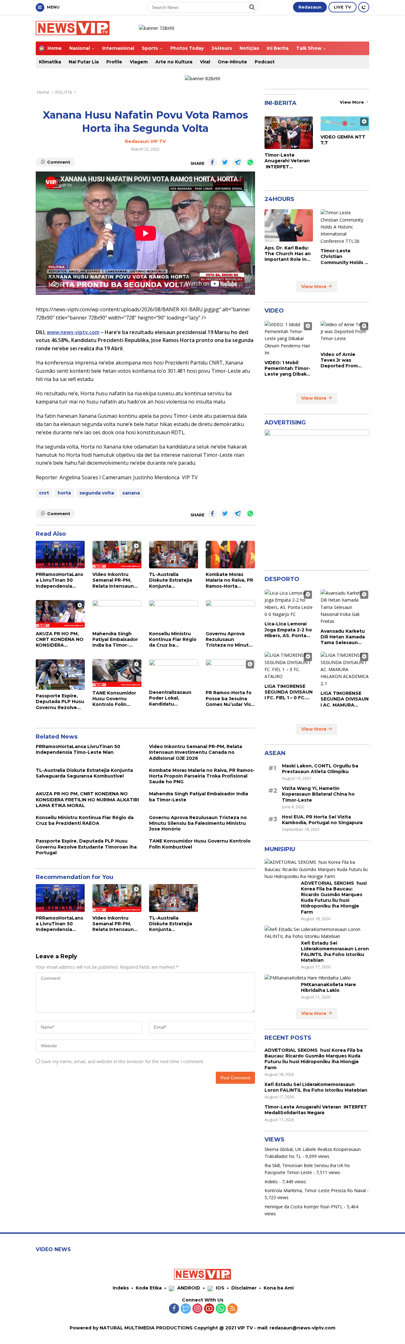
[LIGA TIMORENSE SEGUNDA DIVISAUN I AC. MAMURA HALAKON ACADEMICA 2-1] (345, 669)
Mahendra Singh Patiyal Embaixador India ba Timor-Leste (115, 639)
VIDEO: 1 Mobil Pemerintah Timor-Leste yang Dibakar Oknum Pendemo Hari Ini (288, 368)
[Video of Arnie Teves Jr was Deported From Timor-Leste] (345, 334)
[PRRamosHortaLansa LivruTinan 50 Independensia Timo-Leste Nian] (60, 554)
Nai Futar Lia (84, 62)
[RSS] (232, 1309)
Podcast (265, 62)
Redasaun (309, 7)
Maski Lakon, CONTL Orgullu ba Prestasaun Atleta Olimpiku (320, 768)
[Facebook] (174, 1309)
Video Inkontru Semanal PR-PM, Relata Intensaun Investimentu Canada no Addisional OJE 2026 (116, 580)
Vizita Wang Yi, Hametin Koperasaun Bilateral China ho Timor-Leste (318, 794)
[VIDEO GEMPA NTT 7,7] (345, 123)
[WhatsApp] (221, 1309)
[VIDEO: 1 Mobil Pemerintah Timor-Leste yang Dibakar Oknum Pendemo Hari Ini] (289, 338)
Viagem (139, 62)
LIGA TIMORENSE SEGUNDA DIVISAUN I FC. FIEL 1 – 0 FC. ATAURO (289, 692)
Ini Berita (278, 48)
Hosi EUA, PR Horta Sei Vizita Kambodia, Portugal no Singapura (322, 819)
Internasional (118, 48)
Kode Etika (149, 1288)
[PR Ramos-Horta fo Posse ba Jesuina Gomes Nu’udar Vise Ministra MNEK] (230, 673)
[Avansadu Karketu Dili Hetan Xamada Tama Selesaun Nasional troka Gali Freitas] (345, 607)
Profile (114, 62)
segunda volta (96, 493)
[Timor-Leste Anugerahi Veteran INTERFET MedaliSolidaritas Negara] (289, 132)
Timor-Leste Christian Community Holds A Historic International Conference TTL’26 (344, 256)
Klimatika (50, 62)
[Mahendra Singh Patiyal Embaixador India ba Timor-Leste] (116, 614)
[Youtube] (209, 1309)
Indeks (271, 1181)
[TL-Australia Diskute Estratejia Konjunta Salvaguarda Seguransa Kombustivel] (173, 554)
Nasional (79, 48)
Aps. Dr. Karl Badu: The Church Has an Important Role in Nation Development (288, 253)
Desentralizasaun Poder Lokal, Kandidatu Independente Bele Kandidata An (172, 698)
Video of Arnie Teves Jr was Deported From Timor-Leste (339, 360)
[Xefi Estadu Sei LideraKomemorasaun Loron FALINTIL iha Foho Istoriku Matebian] (317, 933)
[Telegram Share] (237, 162)
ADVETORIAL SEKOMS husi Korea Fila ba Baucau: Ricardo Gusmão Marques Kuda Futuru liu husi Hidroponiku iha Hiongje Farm (334, 897)
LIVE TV (342, 7)
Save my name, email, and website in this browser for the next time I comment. (122, 1061)
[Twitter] (186, 1309)
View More (352, 102)
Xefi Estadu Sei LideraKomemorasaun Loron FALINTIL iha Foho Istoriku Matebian (335, 951)
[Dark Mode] (363, 7)
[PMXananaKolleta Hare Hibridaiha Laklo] (308, 977)
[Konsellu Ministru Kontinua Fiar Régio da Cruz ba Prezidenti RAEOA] (173, 614)
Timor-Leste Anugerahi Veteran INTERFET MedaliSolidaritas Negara (287, 161)
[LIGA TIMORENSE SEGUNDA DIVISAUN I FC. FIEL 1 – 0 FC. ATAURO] (289, 666)
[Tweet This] (225, 162)
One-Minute (232, 62)
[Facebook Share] (212, 162)
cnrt (44, 493)
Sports (150, 48)
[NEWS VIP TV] (72, 27)
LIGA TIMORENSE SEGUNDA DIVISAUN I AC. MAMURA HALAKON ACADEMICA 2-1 (345, 699)
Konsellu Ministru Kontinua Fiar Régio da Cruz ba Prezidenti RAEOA (172, 639)
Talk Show (308, 48)
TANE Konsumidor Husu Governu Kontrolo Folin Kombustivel (114, 699)
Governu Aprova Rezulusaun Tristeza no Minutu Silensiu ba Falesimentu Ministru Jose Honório (229, 639)
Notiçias (249, 48)
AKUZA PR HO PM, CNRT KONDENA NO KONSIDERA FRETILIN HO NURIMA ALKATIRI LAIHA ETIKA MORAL (60, 639)
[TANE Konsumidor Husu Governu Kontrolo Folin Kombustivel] (116, 673)
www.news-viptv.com (73, 332)
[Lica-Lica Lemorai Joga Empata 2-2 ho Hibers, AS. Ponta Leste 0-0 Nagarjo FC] (289, 603)
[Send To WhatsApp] (250, 162)
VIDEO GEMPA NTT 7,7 (343, 139)
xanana (131, 493)
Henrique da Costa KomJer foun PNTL (304, 1206)
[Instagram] (197, 1309)
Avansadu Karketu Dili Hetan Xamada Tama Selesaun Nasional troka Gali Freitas (343, 636)
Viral (205, 62)
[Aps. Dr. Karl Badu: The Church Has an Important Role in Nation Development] (289, 225)
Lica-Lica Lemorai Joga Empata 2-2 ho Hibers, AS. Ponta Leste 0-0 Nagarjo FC (288, 629)
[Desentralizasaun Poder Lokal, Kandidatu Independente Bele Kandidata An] (173, 673)
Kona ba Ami (279, 1288)
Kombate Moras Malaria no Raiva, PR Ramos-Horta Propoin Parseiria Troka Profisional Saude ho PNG (229, 580)
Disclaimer (244, 1288)
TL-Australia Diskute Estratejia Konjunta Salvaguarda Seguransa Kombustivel (170, 580)
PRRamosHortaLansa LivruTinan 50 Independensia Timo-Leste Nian (59, 580)
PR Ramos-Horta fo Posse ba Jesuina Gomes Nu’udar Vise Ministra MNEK (230, 698)
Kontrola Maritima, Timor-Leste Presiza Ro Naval (315, 1190)
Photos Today (187, 48)
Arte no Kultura (173, 62)
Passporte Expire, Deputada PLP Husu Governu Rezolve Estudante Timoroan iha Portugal (60, 701)
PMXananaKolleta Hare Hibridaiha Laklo (328, 987)
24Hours (221, 48)
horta (64, 493)
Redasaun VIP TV (145, 141)
